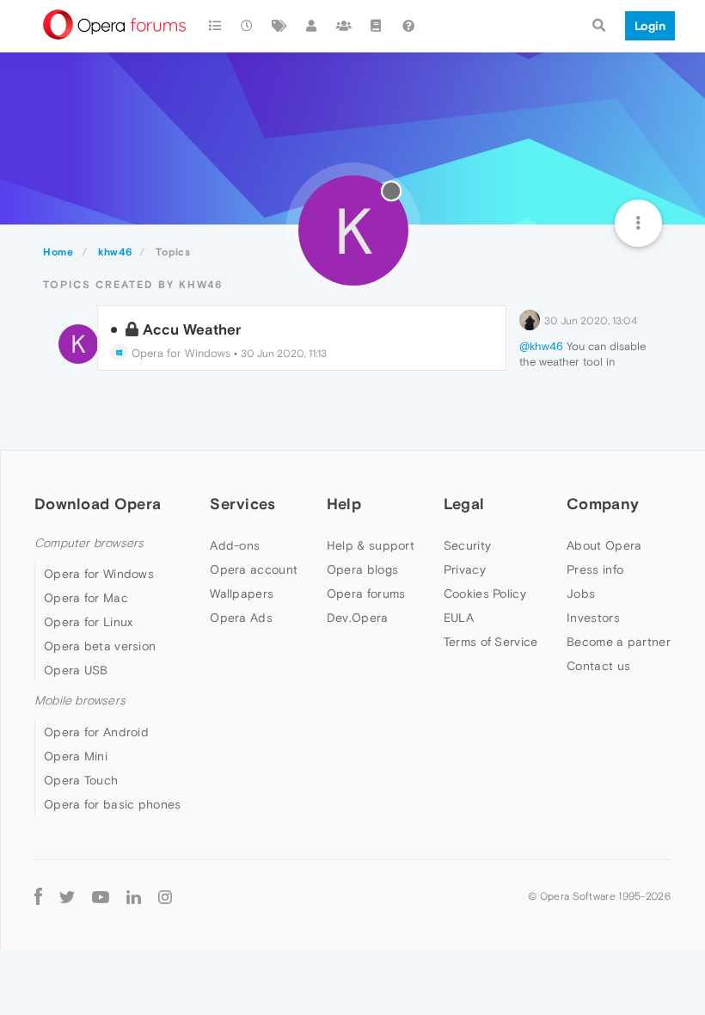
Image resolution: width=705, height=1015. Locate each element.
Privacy (465, 569)
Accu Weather (192, 329)
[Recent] (247, 26)
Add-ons (235, 545)
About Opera (604, 545)
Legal (464, 504)
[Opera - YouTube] (100, 897)
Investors (593, 617)
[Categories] (215, 26)
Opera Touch (81, 780)
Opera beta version (100, 646)
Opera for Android (96, 732)
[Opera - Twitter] (67, 897)
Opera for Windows (179, 353)
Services (242, 504)
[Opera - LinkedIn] (134, 897)
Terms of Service (491, 642)
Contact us (598, 666)
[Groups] (344, 26)
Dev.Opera (358, 617)
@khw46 (541, 346)
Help (344, 504)
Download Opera (97, 504)
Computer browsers (89, 543)
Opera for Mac (86, 598)
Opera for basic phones (112, 804)
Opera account (253, 569)
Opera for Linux (88, 622)
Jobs (581, 593)
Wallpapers (241, 593)
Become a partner (619, 642)
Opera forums (366, 593)
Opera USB (76, 670)
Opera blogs (362, 569)
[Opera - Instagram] (165, 897)
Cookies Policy (485, 593)
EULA (459, 617)
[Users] (312, 26)
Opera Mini (75, 756)
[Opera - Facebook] (38, 896)
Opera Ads (241, 617)
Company (603, 504)
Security (467, 545)
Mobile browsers (80, 700)
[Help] (408, 26)
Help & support (370, 545)
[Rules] (376, 26)
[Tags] (279, 26)
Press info (595, 569)
